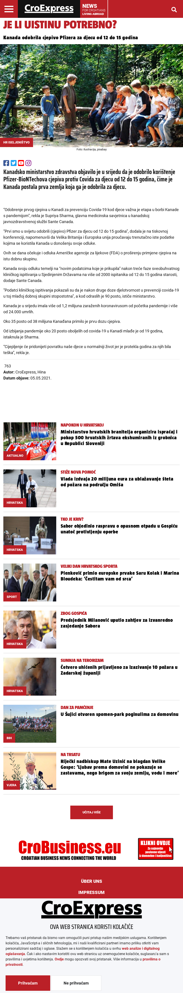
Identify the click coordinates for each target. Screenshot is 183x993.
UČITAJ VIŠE (92, 812)
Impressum (91, 892)
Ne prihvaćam (76, 983)
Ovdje (59, 959)
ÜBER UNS (91, 881)
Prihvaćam (28, 983)
